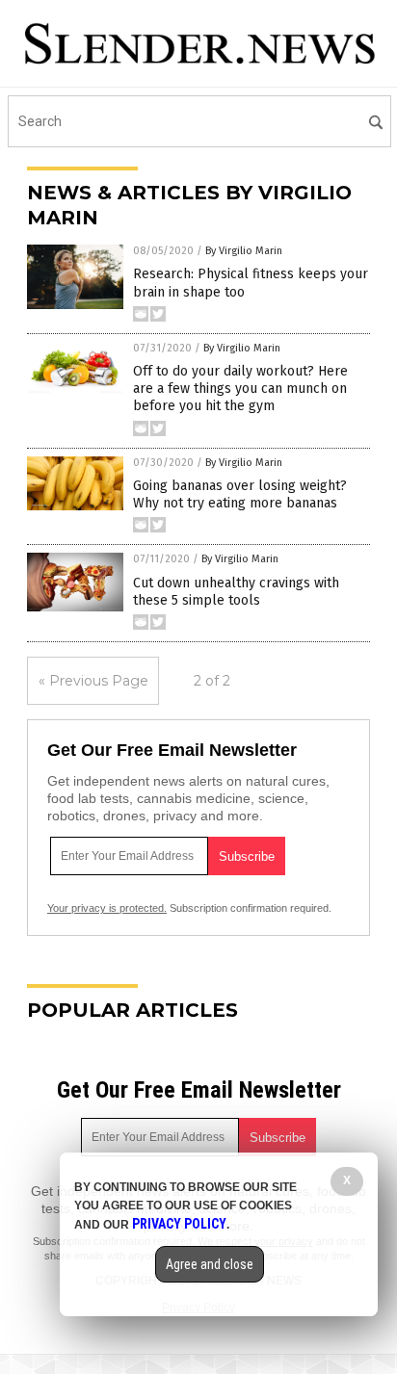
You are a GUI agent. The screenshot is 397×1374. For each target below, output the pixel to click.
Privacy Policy (179, 1223)
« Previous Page (93, 680)
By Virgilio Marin (243, 251)
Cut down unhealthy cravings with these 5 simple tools (236, 592)
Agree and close (209, 1264)
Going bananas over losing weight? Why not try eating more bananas (240, 494)
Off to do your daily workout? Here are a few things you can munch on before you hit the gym (240, 388)
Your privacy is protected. (107, 908)
